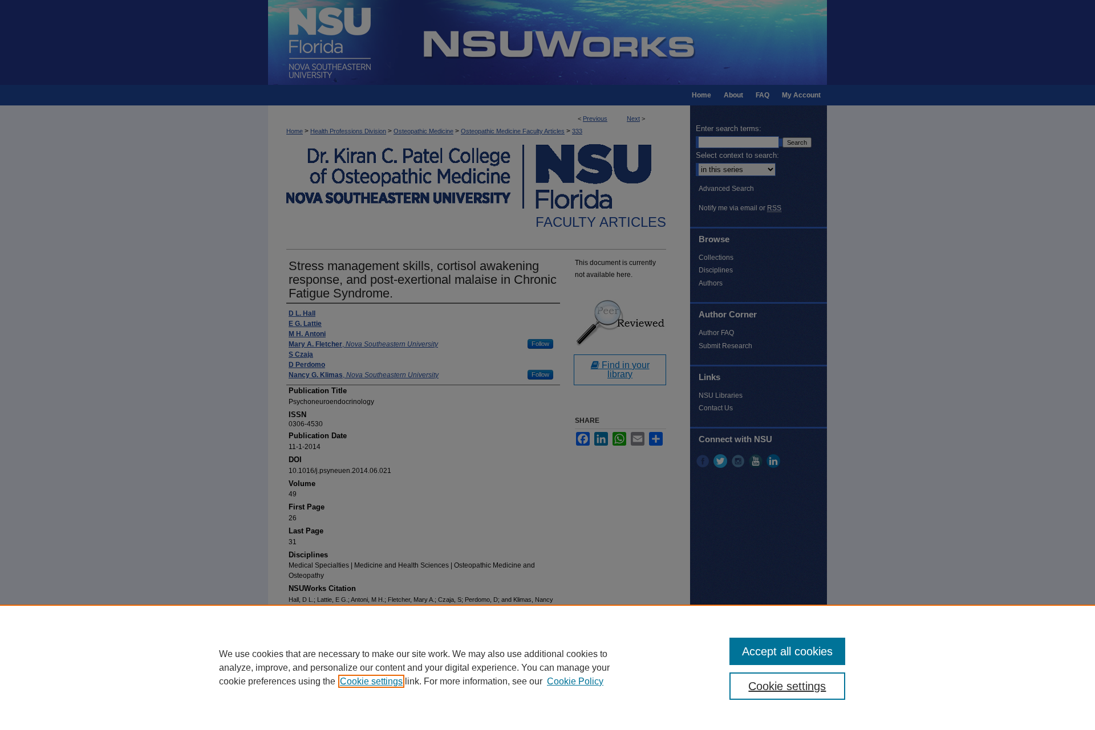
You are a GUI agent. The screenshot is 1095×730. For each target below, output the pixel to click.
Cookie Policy (575, 681)
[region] (547, 667)
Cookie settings (371, 681)
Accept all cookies (787, 651)
